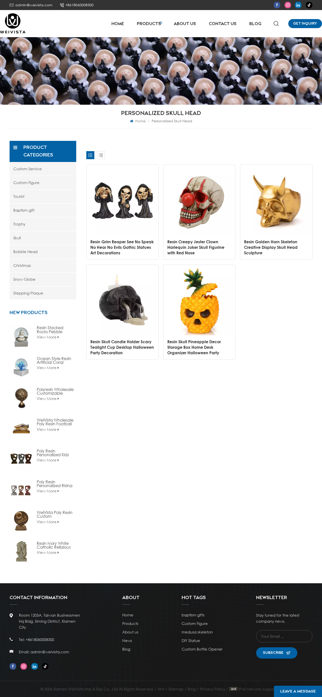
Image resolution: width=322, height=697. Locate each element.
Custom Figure (26, 182)
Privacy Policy (212, 688)
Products (149, 24)
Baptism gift (23, 210)
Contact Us (222, 24)
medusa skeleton (197, 631)
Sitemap (176, 688)
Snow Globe (24, 279)
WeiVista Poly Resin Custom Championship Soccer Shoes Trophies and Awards (54, 514)
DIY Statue (191, 640)
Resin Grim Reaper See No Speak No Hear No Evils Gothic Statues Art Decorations (122, 247)
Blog (255, 24)
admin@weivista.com (33, 5)
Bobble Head (25, 251)
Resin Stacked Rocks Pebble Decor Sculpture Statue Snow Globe (55, 329)
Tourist (18, 196)
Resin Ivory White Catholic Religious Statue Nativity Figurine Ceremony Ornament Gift (55, 545)
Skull (17, 237)
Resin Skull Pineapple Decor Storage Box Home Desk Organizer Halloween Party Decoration (194, 347)
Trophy (19, 223)
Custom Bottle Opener (202, 649)
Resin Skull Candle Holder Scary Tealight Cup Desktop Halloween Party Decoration (122, 347)
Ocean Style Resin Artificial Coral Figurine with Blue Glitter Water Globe (55, 360)
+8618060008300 (79, 5)
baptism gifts (193, 614)
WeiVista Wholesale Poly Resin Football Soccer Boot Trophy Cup (55, 422)
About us (130, 631)
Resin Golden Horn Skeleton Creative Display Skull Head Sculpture (271, 247)
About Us (185, 24)
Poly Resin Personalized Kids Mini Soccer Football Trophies (53, 452)
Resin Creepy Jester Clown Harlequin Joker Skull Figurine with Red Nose (195, 247)
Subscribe (273, 653)
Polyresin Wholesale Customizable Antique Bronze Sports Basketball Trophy (55, 391)
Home (117, 24)
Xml (161, 688)
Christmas (22, 265)
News (127, 640)
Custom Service (27, 168)
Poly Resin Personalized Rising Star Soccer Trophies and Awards (54, 483)
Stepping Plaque (28, 293)
